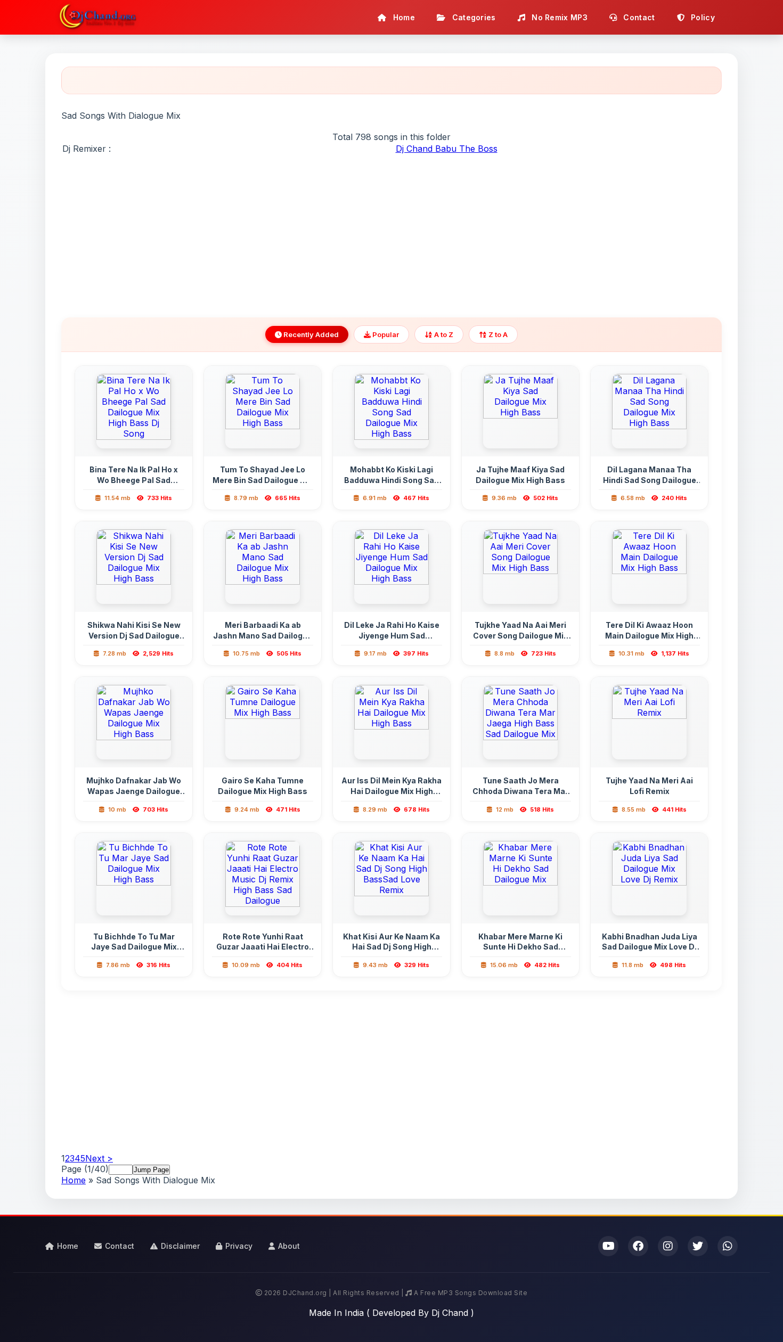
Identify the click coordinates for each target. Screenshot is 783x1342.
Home (403, 17)
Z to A (497, 334)
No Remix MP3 (558, 17)
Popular (385, 334)
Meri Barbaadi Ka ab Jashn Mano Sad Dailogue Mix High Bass (262, 635)
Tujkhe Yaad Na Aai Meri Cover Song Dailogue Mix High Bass (520, 635)
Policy (702, 17)
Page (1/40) (85, 1169)
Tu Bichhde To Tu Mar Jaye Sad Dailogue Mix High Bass (134, 947)
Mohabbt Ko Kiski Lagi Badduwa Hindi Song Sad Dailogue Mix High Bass (391, 480)
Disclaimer (180, 1245)
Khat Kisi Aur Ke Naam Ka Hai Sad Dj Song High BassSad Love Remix (391, 947)
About (289, 1245)
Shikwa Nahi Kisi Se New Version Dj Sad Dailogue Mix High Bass (134, 635)
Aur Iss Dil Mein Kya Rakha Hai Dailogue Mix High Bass (391, 791)
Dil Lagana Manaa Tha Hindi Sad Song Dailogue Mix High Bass (649, 480)
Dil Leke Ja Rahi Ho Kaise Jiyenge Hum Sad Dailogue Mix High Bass (391, 635)
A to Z (443, 334)
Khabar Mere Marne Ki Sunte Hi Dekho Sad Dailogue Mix (520, 947)
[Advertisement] (391, 229)
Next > (99, 1158)
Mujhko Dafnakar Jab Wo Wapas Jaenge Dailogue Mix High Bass (133, 791)
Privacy (238, 1245)
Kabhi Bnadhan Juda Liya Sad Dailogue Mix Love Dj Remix (649, 947)
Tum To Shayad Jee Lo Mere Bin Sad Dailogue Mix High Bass (263, 480)
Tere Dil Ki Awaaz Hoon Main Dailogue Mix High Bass (649, 635)
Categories (472, 17)
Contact (638, 17)
